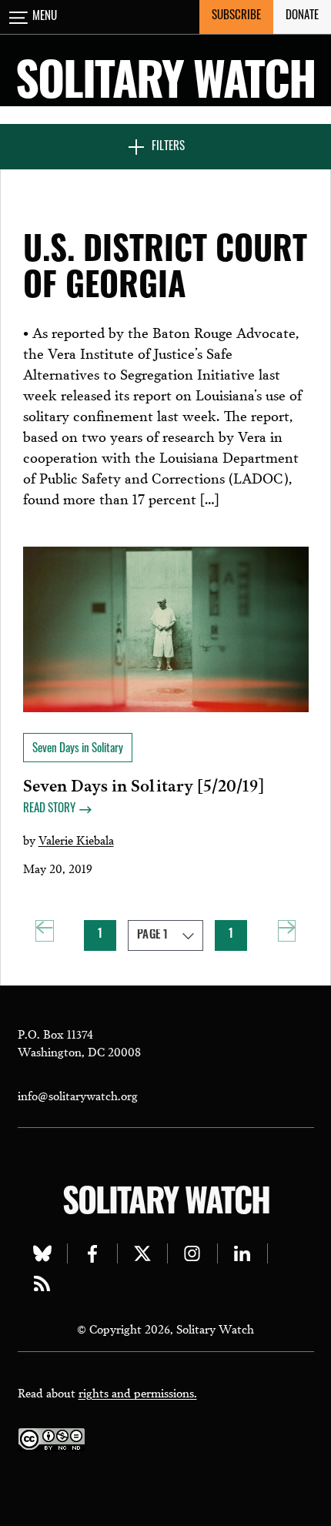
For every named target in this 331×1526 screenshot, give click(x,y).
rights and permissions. (138, 1392)
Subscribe (236, 16)
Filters (168, 147)
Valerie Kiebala (76, 839)
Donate (302, 16)
